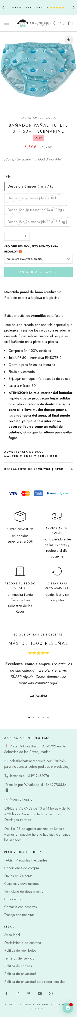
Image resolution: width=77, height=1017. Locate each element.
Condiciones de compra (21, 868)
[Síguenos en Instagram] (17, 993)
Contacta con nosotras (20, 906)
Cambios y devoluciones (21, 883)
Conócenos (12, 899)
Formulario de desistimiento (23, 891)
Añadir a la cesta (38, 271)
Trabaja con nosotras (19, 914)
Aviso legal (12, 934)
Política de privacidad (20, 973)
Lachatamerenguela (38, 118)
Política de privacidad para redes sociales (34, 981)
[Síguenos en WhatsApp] (51, 993)
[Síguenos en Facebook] (6, 993)
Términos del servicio (19, 958)
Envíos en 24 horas (18, 875)
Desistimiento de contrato (22, 942)
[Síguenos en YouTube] (40, 993)
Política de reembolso (20, 950)
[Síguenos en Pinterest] (29, 993)
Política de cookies (18, 966)
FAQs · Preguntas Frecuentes (25, 860)
